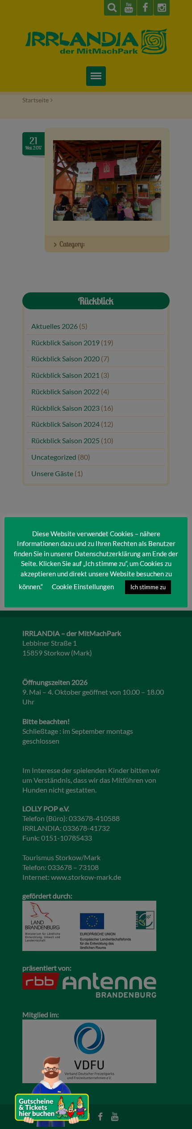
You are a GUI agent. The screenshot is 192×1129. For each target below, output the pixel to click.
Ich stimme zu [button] (148, 587)
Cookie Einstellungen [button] (83, 587)
